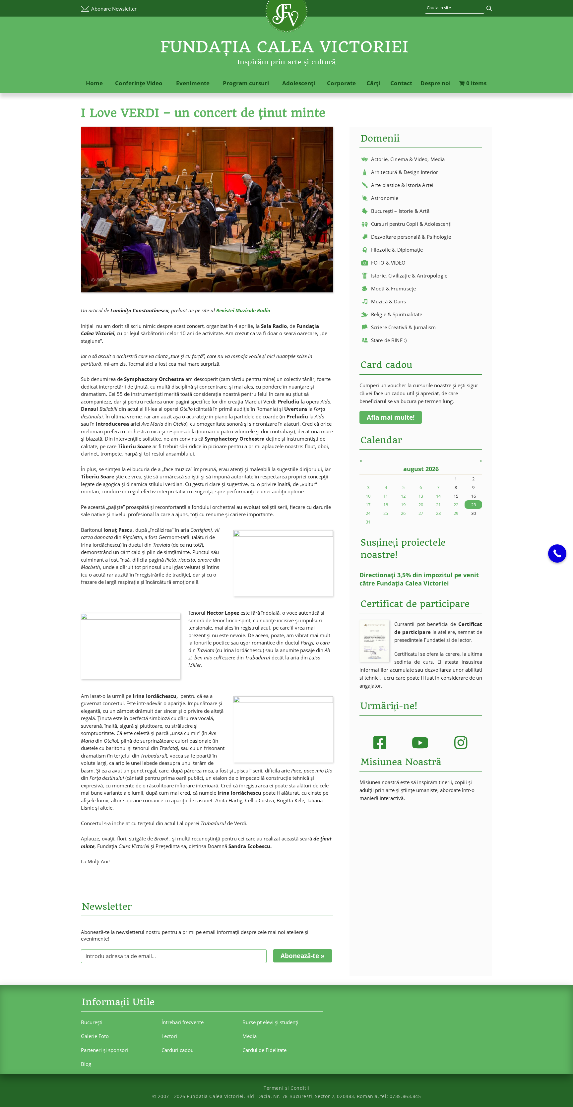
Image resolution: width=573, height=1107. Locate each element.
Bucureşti (91, 1022)
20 (420, 505)
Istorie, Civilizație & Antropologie (409, 275)
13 (420, 496)
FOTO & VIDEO (388, 262)
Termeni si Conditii (286, 1088)
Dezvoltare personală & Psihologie (411, 236)
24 (368, 513)
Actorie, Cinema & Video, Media (408, 159)
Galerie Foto (95, 1036)
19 (403, 505)
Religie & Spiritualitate (396, 314)
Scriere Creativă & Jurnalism (403, 327)
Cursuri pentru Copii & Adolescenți (411, 223)
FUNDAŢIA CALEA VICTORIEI (284, 46)
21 (438, 505)
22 (456, 505)
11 (385, 496)
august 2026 (421, 469)
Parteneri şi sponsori (104, 1050)
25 (385, 513)
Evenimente (193, 83)
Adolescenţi (298, 83)
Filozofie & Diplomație (397, 249)
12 (403, 496)
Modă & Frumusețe (393, 288)
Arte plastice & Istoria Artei (402, 185)
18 (385, 505)
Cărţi (373, 83)
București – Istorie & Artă (400, 211)
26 (403, 513)
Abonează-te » (303, 956)
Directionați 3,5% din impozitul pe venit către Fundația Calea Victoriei (419, 579)
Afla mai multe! (390, 417)
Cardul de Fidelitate (264, 1050)
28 (438, 513)
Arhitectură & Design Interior (404, 172)
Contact (401, 83)
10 (368, 496)
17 (368, 505)
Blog (86, 1064)
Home (94, 83)
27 (420, 513)
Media (249, 1036)
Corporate (341, 83)
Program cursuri (246, 83)
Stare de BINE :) (389, 340)
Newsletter (114, 8)
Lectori (169, 1036)
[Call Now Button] (557, 553)
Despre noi (435, 83)
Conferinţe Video (138, 83)
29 (456, 513)
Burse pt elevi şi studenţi (270, 1022)
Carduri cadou (177, 1050)
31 (368, 522)
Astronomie (385, 198)
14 (438, 496)
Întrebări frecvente (182, 1022)
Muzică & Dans (388, 301)
